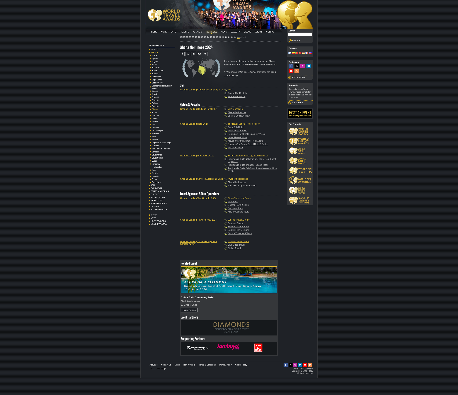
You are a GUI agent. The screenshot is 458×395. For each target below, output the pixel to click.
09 (193, 37)
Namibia (155, 133)
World (154, 49)
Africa (154, 52)
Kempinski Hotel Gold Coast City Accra (246, 134)
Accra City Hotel (235, 127)
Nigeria (155, 140)
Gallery (235, 32)
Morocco (155, 127)
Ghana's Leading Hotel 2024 (194, 124)
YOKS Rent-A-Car (236, 96)
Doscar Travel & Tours (238, 205)
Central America (160, 191)
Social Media (298, 77)
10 (196, 37)
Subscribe (297, 103)
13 (205, 37)
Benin (154, 64)
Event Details (189, 310)
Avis (230, 89)
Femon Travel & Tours (238, 226)
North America (159, 203)
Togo (154, 170)
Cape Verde (157, 80)
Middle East (157, 200)
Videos (247, 32)
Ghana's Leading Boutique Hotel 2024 (198, 109)
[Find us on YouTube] (291, 71)
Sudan (154, 161)
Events (185, 32)
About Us (154, 365)
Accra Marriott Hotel (237, 130)
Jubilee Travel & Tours (239, 220)
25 (241, 37)
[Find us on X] (296, 66)
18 (220, 37)
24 (238, 37)
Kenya (154, 112)
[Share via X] (188, 54)
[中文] (300, 53)
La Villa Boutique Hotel (239, 116)
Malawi (155, 121)
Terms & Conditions (207, 365)
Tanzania (156, 164)
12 (202, 37)
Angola (155, 61)
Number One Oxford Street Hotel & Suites (248, 144)
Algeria (155, 58)
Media (177, 365)
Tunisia (155, 173)
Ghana (155, 109)
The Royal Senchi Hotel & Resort (244, 124)
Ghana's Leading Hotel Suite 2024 (197, 155)
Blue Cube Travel (236, 245)
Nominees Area (159, 224)
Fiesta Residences (237, 112)
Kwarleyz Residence (238, 179)
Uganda (155, 176)
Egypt (154, 94)
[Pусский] (310, 53)
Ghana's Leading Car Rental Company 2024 (201, 89)
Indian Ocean (158, 197)
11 (199, 37)
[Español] (293, 53)
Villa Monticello (235, 109)
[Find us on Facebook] (291, 66)
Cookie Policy (241, 365)
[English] (289, 53)
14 (208, 37)
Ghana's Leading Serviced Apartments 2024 (201, 179)
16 (214, 37)
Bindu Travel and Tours (239, 198)
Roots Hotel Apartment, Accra (242, 185)
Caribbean (156, 188)
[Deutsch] (303, 53)
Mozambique (157, 130)
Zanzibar (158, 167)
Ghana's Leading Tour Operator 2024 (198, 198)
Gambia (155, 106)
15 (211, 37)
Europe (155, 194)
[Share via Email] (199, 54)
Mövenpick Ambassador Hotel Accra (245, 141)
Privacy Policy (225, 365)
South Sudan (157, 158)
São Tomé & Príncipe (161, 149)
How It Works (189, 365)
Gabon (155, 103)
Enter (174, 32)
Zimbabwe (156, 182)
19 (223, 37)
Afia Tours (233, 201)
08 (190, 37)
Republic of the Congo (161, 143)
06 (184, 37)
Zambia (155, 179)
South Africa (157, 155)
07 (187, 37)
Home (154, 32)
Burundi (155, 74)
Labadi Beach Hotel (237, 137)
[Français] (306, 53)
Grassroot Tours (235, 208)
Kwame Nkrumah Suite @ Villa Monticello (248, 155)
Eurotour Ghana (235, 223)
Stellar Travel (234, 248)
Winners (197, 32)
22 (232, 37)
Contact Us (166, 365)
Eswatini (155, 97)
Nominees (211, 32)
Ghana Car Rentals (237, 93)
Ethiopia (155, 100)
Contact (271, 32)
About (258, 32)
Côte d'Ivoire (157, 83)
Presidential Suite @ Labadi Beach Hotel (248, 165)
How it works (158, 221)
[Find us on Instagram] (302, 66)
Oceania (155, 206)
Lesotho (155, 115)
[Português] (296, 53)
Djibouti (155, 91)
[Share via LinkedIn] (193, 54)
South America (159, 209)
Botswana (156, 67)
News (224, 32)
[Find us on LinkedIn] (308, 66)
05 (181, 37)
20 (226, 37)
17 (217, 37)
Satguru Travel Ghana (238, 230)
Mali (153, 124)
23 (235, 37)
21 (229, 37)
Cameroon (156, 77)
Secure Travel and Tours (240, 233)
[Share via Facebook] (182, 54)
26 (244, 37)
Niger (154, 136)
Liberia (154, 118)
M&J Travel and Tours (238, 212)
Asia (153, 185)
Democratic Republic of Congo (162, 87)
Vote (164, 32)
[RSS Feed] (296, 71)
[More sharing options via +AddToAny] (205, 54)
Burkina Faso (157, 71)
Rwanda (155, 146)
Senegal (155, 152)
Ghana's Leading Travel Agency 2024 (198, 220)
